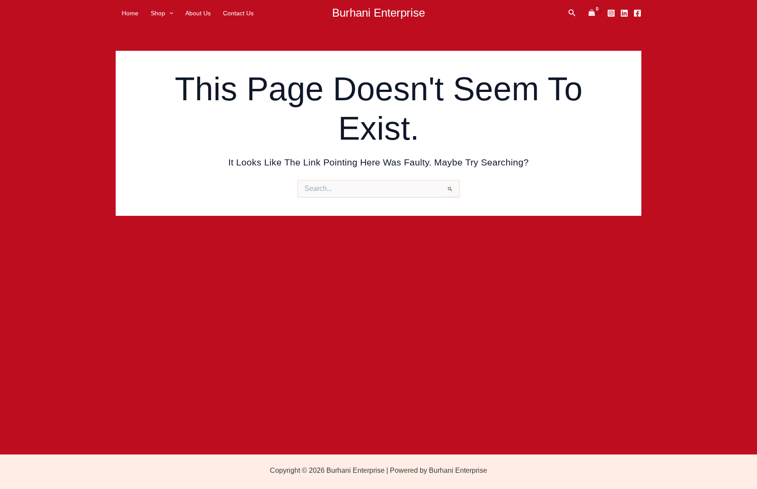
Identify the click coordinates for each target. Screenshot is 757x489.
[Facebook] (637, 13)
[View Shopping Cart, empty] (591, 13)
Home (130, 13)
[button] (169, 13)
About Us (198, 13)
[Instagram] (611, 13)
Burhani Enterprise (378, 12)
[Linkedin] (624, 13)
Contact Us (238, 13)
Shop (158, 13)
